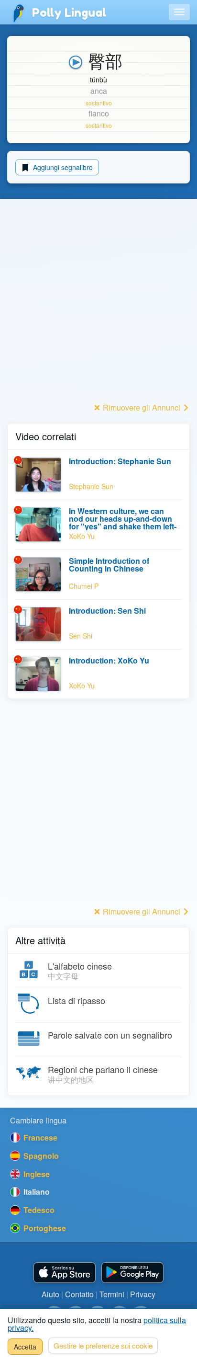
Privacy (142, 1294)
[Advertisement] (98, 301)
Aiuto (50, 1294)
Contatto (79, 1294)
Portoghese (44, 1228)
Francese (39, 1137)
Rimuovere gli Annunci (141, 407)
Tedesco (38, 1209)
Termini (111, 1294)
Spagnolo (40, 1155)
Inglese (36, 1173)
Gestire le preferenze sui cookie (103, 1345)
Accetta (25, 1346)
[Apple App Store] (64, 1272)
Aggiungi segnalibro (62, 167)
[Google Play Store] (132, 1272)
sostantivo (99, 103)
